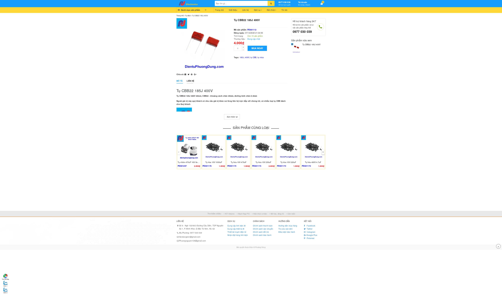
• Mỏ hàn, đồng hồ (276, 213)
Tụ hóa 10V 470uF (238, 162)
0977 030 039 (284, 2)
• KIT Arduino (229, 213)
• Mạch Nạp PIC (243, 213)
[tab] (179, 80)
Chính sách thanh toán (262, 225)
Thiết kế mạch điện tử (236, 232)
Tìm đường (5, 279)
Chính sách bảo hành (262, 235)
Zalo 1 (5, 286)
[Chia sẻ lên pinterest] (192, 74)
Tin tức (284, 10)
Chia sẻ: (180, 74)
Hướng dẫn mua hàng (287, 225)
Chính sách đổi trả (261, 232)
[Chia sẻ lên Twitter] (189, 74)
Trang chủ (219, 10)
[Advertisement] (251, 191)
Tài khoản (302, 2)
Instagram (310, 232)
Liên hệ (245, 10)
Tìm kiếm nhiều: (214, 213)
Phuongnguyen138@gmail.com (192, 240)
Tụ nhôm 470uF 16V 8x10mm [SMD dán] (195, 162)
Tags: (236, 57)
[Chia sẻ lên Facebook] (186, 74)
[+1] (195, 74)
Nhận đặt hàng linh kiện (237, 235)
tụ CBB (253, 57)
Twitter (309, 228)
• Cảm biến (290, 213)
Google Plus (311, 235)
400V (247, 57)
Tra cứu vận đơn (285, 228)
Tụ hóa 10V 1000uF (213, 162)
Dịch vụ (257, 10)
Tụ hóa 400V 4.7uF (313, 162)
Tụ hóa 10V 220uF (288, 162)
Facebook (310, 225)
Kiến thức (271, 10)
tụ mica (261, 57)
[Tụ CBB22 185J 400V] (296, 48)
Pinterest (310, 238)
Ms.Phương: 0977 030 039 (190, 232)
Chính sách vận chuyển (263, 228)
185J (242, 57)
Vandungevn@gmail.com (189, 236)
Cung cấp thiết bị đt (235, 228)
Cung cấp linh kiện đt (236, 225)
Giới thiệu (233, 10)
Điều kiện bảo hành (286, 232)
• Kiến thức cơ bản (259, 213)
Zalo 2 (5, 293)
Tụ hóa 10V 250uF (263, 162)
